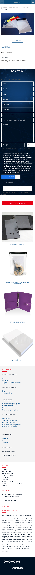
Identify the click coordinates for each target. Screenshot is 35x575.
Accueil (4, 470)
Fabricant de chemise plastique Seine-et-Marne (13, 518)
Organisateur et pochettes (17, 244)
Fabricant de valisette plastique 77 (10, 515)
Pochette (25, 7)
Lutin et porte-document (10, 420)
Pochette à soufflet (17, 360)
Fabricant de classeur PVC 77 (9, 529)
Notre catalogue (5, 7)
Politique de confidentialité (12, 484)
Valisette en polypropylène (11, 404)
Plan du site (6, 486)
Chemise (5, 443)
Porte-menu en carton (9, 427)
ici (17, 172)
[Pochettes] (17, 24)
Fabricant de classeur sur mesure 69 (15, 539)
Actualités (5, 478)
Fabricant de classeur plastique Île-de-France (20, 517)
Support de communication (11, 383)
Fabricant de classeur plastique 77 (10, 550)
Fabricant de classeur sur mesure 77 (22, 527)
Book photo (6, 418)
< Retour (17, 40)
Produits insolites (7, 447)
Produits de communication (9, 375)
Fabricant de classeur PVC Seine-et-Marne (13, 525)
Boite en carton (7, 408)
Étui (3, 440)
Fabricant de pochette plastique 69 (22, 548)
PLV (3, 378)
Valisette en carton (8, 406)
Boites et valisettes (7, 400)
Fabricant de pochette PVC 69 (10, 546)
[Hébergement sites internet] (17, 571)
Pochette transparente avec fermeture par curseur (17, 283)
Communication (7, 476)
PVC (3, 395)
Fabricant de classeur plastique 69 (18, 520)
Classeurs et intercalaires (9, 387)
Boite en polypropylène (10, 410)
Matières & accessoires (8, 451)
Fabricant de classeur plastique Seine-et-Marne (13, 532)
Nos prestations (7, 474)
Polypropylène (7, 393)
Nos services (6, 472)
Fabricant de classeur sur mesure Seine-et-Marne (19, 524)
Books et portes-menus (8, 415)
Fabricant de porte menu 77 (20, 534)
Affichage (5, 380)
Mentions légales (8, 482)
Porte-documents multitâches (17, 322)
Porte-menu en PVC (8, 423)
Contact (5, 480)
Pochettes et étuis (16, 7)
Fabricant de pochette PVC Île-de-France (20, 545)
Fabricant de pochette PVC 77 (17, 541)
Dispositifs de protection (9, 455)
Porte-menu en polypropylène (12, 425)
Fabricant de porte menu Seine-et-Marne (20, 531)
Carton (4, 391)
